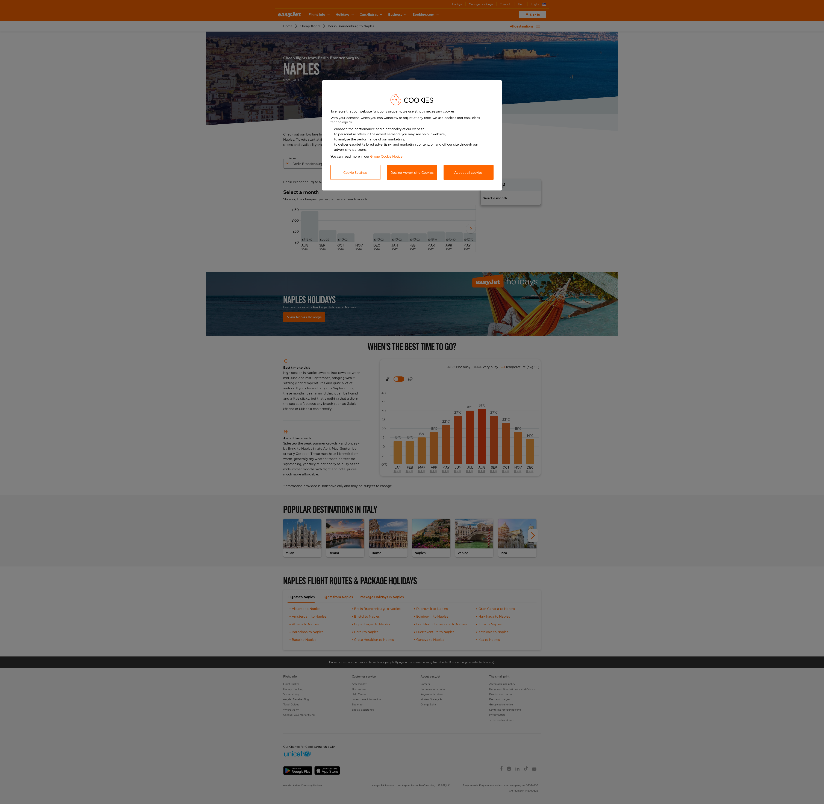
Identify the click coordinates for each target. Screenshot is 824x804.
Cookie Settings (355, 173)
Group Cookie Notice (386, 156)
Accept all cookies (468, 173)
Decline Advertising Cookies (412, 173)
